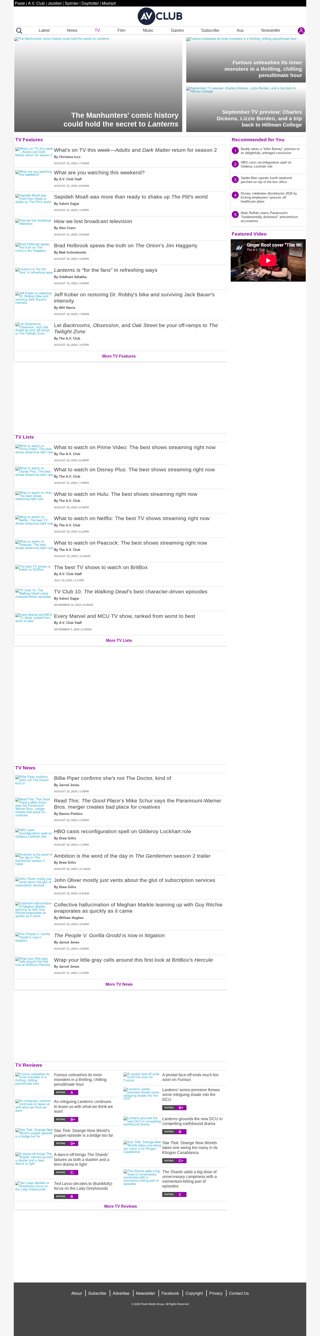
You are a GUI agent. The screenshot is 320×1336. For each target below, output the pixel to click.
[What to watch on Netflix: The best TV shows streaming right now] (34, 524)
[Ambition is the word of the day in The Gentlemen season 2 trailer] (34, 862)
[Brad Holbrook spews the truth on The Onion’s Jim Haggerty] (34, 252)
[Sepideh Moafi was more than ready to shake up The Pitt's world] (34, 203)
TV (97, 30)
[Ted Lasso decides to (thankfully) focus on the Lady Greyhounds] (34, 1190)
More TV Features (119, 356)
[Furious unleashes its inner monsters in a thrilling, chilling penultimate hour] (34, 1083)
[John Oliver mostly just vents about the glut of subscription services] (34, 886)
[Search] (18, 31)
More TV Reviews (120, 1206)
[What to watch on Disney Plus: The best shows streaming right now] (34, 476)
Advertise (121, 1293)
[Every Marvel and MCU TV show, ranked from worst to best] (34, 622)
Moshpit (109, 3)
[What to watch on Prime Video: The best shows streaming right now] (34, 453)
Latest (44, 30)
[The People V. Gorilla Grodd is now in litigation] (34, 941)
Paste (20, 3)
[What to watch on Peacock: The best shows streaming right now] (34, 549)
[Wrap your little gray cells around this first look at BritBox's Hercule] (34, 966)
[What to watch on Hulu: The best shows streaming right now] (34, 500)
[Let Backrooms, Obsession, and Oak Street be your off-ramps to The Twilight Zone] (34, 334)
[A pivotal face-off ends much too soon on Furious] (142, 1077)
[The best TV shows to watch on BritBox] (34, 573)
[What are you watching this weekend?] (34, 179)
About (76, 1293)
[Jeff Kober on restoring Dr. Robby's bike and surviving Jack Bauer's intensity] (34, 304)
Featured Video (249, 234)
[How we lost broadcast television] (34, 227)
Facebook (170, 1293)
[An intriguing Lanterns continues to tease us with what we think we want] (34, 1110)
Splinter (71, 3)
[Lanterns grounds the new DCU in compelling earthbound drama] (142, 1125)
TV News (25, 767)
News (72, 30)
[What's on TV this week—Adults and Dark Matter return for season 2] (34, 156)
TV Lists (24, 437)
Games (177, 30)
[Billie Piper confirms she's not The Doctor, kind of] (34, 784)
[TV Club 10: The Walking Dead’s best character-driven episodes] (34, 598)
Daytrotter (90, 3)
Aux (240, 30)
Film (121, 30)
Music (148, 30)
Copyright (194, 1293)
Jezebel (55, 3)
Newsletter (270, 30)
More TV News (119, 984)
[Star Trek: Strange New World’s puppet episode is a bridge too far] (34, 1137)
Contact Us (239, 1293)
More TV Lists (119, 640)
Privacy (215, 1293)
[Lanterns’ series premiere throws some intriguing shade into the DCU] (142, 1098)
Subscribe (210, 30)
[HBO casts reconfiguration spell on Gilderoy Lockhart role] (34, 837)
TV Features (29, 139)
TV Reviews (28, 1065)
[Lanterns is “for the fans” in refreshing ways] (34, 276)
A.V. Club (36, 3)
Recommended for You (258, 139)
